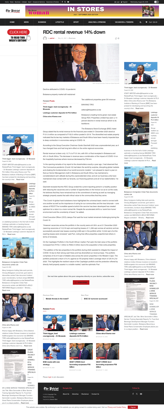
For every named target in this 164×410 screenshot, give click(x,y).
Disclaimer (85, 394)
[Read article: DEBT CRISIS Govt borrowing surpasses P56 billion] (81, 351)
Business (17, 2)
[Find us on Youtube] (68, 2)
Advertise (75, 394)
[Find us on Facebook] (62, 2)
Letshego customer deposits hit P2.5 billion (32, 188)
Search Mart (53, 399)
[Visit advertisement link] (92, 11)
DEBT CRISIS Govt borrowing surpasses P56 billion (80, 364)
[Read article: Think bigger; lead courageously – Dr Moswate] (54, 323)
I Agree (133, 407)
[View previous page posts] (58, 121)
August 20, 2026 (49, 367)
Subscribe (82, 282)
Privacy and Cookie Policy (117, 407)
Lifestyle (24, 2)
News (11, 2)
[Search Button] (140, 22)
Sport (29, 2)
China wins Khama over (10, 325)
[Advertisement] (18, 91)
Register (125, 2)
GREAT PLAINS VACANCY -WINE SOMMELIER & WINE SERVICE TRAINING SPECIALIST (154, 288)
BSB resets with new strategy (51, 363)
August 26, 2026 (49, 339)
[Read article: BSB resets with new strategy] (54, 351)
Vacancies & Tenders (52, 2)
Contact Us (95, 394)
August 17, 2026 (102, 370)
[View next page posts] (62, 121)
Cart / (153, 22)
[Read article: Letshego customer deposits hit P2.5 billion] (81, 323)
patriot (52, 38)
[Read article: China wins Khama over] (107, 323)
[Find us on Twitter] (65, 2)
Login (118, 2)
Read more (20, 179)
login (50, 377)
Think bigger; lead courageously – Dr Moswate (18, 159)
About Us (66, 394)
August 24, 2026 (102, 336)
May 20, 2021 (62, 38)
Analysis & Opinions (39, 2)
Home (7, 2)
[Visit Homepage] (13, 11)
